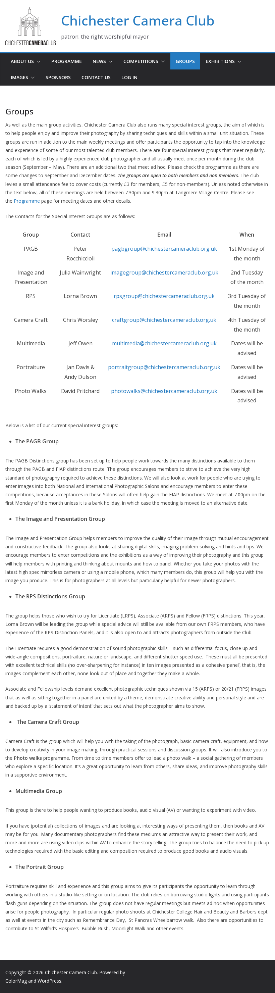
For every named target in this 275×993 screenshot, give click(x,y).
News (99, 61)
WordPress (49, 981)
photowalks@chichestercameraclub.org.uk (164, 391)
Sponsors (58, 77)
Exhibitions (220, 61)
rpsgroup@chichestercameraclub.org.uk (164, 296)
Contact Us (96, 77)
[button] (37, 61)
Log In (129, 77)
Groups (185, 61)
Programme (66, 61)
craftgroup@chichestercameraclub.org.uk (164, 320)
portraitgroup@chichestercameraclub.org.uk (164, 367)
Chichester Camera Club (138, 20)
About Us (22, 61)
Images (19, 77)
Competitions (140, 61)
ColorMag (16, 981)
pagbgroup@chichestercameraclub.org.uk (164, 248)
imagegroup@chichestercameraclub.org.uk (164, 272)
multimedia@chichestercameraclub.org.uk (164, 343)
